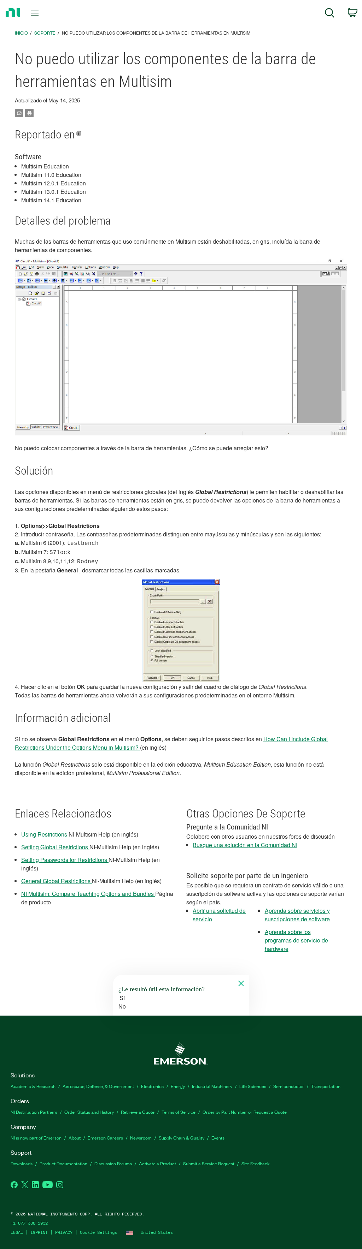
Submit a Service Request (208, 1163)
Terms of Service (178, 1111)
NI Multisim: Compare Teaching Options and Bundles (87, 894)
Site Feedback (255, 1163)
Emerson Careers (105, 1137)
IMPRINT (39, 1232)
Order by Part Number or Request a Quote (245, 1111)
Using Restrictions (45, 834)
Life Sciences (252, 1086)
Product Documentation (63, 1163)
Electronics (152, 1086)
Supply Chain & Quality (181, 1137)
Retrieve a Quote (137, 1111)
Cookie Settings (98, 1232)
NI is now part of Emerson (36, 1137)
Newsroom (141, 1137)
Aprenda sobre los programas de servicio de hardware (296, 940)
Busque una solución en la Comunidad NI (245, 845)
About (75, 1137)
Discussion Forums (113, 1163)
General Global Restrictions (56, 881)
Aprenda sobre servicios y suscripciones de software (297, 914)
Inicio (21, 32)
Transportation (325, 1086)
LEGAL (17, 1232)
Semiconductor (288, 1086)
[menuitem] (329, 14)
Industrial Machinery (212, 1086)
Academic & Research (33, 1086)
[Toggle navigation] (47, 13)
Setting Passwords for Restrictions (65, 860)
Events (217, 1137)
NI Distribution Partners (34, 1111)
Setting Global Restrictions (55, 847)
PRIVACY (63, 1232)
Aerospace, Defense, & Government (98, 1086)
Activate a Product (157, 1163)
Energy (178, 1086)
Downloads (22, 1163)
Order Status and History (89, 1111)
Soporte (45, 32)
